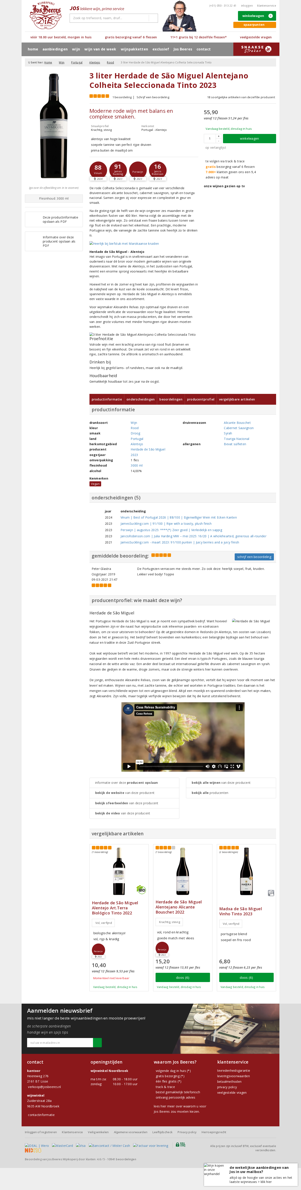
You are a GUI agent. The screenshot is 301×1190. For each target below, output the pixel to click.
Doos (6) (182, 977)
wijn (76, 49)
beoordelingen (121, 1159)
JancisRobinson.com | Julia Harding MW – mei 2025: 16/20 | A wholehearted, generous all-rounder (193, 536)
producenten (210, 793)
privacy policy (227, 1087)
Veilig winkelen (98, 1132)
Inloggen (247, 5)
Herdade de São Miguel (148, 449)
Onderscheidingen (140, 399)
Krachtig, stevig (169, 922)
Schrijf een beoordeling (153, 97)
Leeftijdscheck (162, 1132)
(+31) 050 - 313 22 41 (223, 5)
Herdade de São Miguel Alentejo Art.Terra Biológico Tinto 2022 (115, 908)
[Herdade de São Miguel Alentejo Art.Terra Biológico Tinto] (119, 871)
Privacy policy (187, 1132)
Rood (110, 62)
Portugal (76, 62)
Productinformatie (107, 399)
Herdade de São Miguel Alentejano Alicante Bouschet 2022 (179, 907)
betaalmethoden (229, 1081)
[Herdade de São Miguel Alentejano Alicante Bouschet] (182, 871)
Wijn (61, 62)
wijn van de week (100, 49)
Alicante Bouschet (237, 423)
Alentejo (94, 62)
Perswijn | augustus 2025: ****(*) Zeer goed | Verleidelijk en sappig (171, 530)
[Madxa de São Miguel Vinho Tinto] (246, 871)
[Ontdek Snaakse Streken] (256, 49)
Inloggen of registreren (41, 1132)
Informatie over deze (126, 782)
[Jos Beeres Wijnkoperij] (45, 15)
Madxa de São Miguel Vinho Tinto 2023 (240, 911)
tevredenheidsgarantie (233, 1070)
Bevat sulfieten (235, 444)
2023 (134, 455)
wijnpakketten (134, 49)
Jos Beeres (183, 49)
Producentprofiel (200, 399)
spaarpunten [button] (254, 24)
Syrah (228, 433)
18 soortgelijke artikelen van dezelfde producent (241, 97)
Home (33, 49)
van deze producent (125, 793)
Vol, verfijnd (103, 923)
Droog (135, 433)
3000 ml (137, 465)
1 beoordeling (122, 97)
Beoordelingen (170, 399)
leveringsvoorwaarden (233, 1076)
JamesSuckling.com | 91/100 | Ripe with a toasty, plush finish (166, 523)
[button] (98, 170)
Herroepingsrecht (214, 1132)
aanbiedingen (55, 49)
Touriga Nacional (236, 439)
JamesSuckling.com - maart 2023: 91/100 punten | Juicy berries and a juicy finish (180, 542)
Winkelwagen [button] (256, 16)
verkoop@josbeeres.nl (44, 1087)
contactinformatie (41, 1115)
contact (204, 49)
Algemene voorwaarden (130, 1132)
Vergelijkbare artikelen (237, 399)
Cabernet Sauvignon (239, 428)
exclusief (160, 49)
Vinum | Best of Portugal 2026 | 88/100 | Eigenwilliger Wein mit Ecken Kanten (179, 517)
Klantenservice (266, 5)
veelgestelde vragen (232, 1092)
